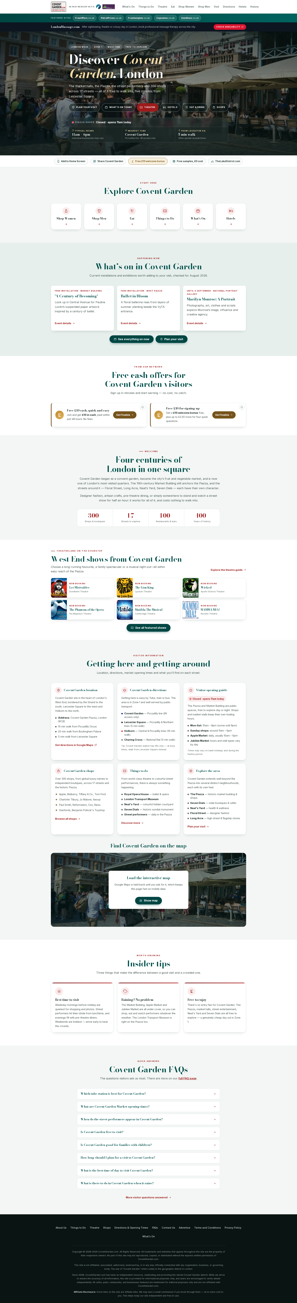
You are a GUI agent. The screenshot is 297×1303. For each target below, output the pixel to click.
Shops (221, 107)
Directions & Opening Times (131, 1227)
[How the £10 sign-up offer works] (241, 407)
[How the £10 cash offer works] (142, 407)
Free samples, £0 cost (190, 161)
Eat (173, 6)
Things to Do (146, 6)
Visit (216, 6)
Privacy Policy (233, 1227)
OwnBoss (190, 18)
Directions (229, 6)
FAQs (155, 1227)
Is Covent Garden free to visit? (102, 1132)
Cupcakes (165, 18)
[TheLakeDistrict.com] (108, 6)
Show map (151, 900)
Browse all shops (66, 818)
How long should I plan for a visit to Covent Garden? (118, 1157)
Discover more (130, 822)
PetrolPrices (111, 18)
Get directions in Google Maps (74, 745)
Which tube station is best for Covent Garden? (113, 1093)
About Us (61, 1227)
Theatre (162, 6)
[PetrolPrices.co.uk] (98, 6)
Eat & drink (197, 107)
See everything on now (133, 339)
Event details (63, 323)
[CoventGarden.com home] (58, 6)
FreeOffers (84, 18)
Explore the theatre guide (227, 569)
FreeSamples (139, 18)
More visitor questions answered (147, 1197)
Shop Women (186, 6)
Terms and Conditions (207, 1227)
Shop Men (204, 6)
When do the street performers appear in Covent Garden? (122, 1119)
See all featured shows (150, 627)
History (254, 6)
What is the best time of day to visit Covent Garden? (117, 1170)
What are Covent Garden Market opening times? (115, 1106)
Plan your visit (86, 107)
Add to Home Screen (73, 161)
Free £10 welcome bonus (150, 161)
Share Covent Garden (110, 161)
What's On (128, 6)
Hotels (242, 6)
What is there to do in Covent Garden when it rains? (117, 1183)
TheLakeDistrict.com (227, 161)
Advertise (184, 1227)
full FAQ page (187, 1078)
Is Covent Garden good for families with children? (116, 1145)
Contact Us (168, 1227)
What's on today (120, 107)
